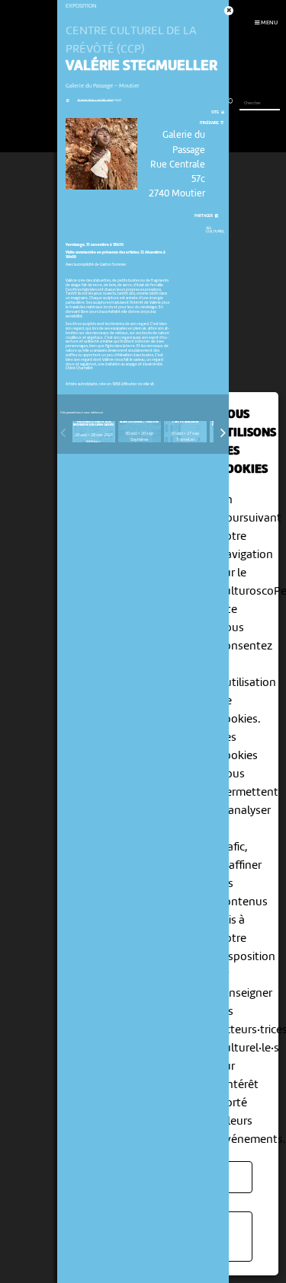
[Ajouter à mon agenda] (67, 101)
